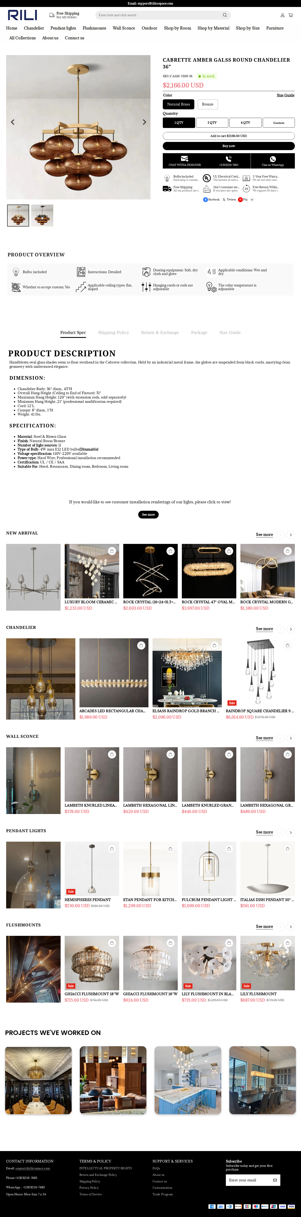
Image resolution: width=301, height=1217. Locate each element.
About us (50, 37)
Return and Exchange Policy (98, 1175)
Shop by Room (177, 28)
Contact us (74, 37)
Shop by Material (213, 28)
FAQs (156, 1168)
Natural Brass (178, 104)
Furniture (275, 28)
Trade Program (163, 1194)
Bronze (207, 104)
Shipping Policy (89, 1181)
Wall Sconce (124, 28)
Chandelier (34, 28)
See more (148, 514)
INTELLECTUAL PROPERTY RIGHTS (105, 1168)
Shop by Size (248, 28)
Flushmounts (94, 28)
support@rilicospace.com (33, 1168)
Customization (162, 1188)
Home (11, 28)
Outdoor (149, 28)
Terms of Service (90, 1194)
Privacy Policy (89, 1188)
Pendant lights (63, 28)
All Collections (22, 37)
